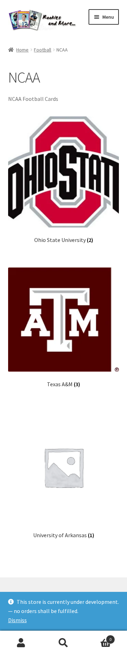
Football (42, 50)
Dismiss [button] (17, 620)
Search (63, 643)
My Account (21, 643)
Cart (98, 637)
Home (22, 50)
